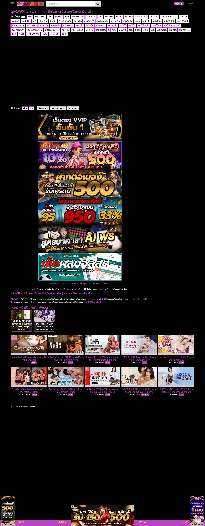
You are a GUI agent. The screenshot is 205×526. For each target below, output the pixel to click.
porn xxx (59, 16)
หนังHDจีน (56, 25)
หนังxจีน (79, 25)
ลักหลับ (53, 21)
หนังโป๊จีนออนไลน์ (171, 25)
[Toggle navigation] (13, 3)
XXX (100, 16)
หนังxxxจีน (68, 25)
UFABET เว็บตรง (100, 283)
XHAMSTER (78, 16)
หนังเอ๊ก (89, 25)
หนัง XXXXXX (17, 25)
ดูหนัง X (183, 16)
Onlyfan (88, 289)
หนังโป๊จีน (17, 16)
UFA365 (65, 283)
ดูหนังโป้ (15, 21)
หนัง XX (146, 21)
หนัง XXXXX (182, 21)
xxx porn (109, 16)
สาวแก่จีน (115, 21)
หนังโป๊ (132, 25)
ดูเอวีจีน (104, 299)
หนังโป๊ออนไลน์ (93, 302)
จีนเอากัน (154, 16)
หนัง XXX (157, 21)
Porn (50, 16)
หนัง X (137, 21)
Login (191, 3)
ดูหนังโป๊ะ (26, 21)
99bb (29, 16)
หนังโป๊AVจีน (143, 25)
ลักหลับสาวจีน (65, 21)
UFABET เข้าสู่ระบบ (80, 283)
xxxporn (129, 16)
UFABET (55, 283)
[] (98, 4)
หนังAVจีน (43, 25)
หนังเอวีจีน (112, 25)
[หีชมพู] (30, 3)
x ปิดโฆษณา (7, 524)
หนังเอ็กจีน (100, 25)
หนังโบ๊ (123, 25)
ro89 (67, 16)
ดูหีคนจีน (43, 21)
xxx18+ (119, 16)
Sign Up (179, 3)
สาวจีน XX (89, 21)
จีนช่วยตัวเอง (141, 16)
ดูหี (34, 21)
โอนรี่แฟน (49, 289)
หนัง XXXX (169, 21)
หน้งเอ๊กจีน (127, 21)
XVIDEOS (91, 16)
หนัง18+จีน (32, 25)
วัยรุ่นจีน (78, 21)
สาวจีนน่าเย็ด (102, 21)
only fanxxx (40, 16)
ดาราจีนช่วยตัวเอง (169, 16)
